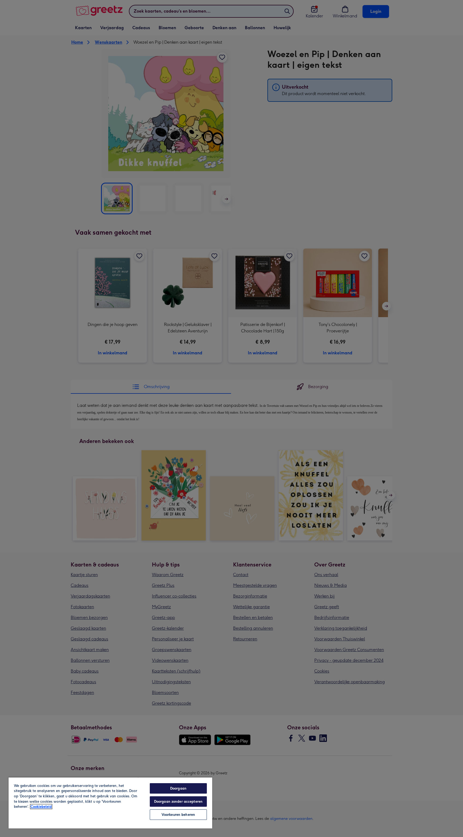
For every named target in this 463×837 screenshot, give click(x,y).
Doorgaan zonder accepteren (178, 802)
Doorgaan (178, 788)
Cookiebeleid (41, 807)
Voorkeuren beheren (178, 815)
